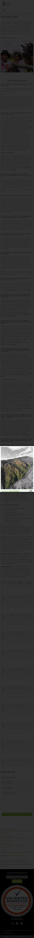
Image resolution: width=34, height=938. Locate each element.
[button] (31, 448)
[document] (17, 469)
